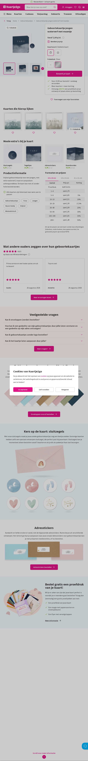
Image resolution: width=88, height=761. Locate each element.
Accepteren (23, 389)
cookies (44, 376)
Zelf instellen (44, 389)
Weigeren (65, 389)
